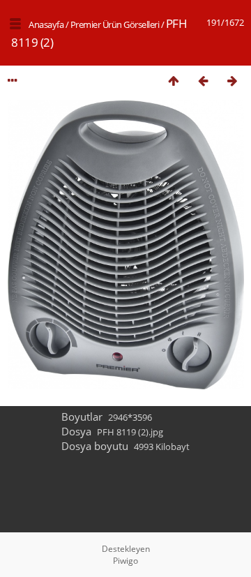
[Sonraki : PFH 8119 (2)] (232, 81)
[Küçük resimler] (173, 81)
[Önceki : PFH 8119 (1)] (203, 81)
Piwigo (125, 561)
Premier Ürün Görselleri (115, 24)
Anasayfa (46, 24)
